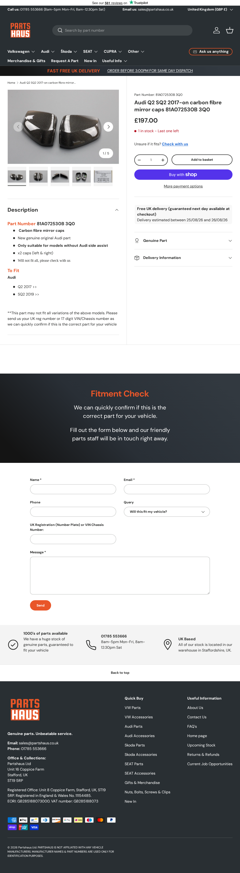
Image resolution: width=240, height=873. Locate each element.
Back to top (120, 673)
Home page (197, 735)
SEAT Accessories (140, 773)
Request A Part (65, 60)
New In (90, 60)
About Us (195, 707)
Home (11, 82)
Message (37, 552)
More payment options (183, 186)
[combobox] (122, 30)
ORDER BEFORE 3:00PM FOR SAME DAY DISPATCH (150, 70)
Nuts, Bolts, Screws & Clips (147, 792)
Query (129, 502)
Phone (35, 502)
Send (41, 605)
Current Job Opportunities (209, 763)
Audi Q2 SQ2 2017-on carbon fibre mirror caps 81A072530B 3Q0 (48, 82)
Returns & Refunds (203, 754)
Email (128, 480)
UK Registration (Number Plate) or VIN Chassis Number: (67, 527)
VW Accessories (139, 717)
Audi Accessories (140, 735)
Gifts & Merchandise (142, 782)
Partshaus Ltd (27, 847)
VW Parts (133, 707)
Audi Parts (133, 726)
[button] (230, 30)
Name (34, 480)
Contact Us (196, 717)
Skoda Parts (135, 745)
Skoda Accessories (141, 754)
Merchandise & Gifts (26, 60)
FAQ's (192, 726)
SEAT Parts (134, 763)
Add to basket (202, 159)
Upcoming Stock (201, 745)
